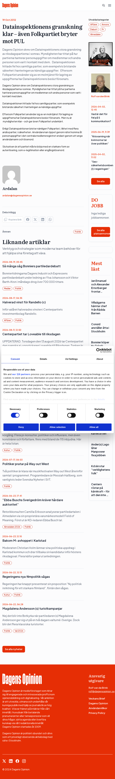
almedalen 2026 (12, 526)
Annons (105, 24)
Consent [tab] (15, 359)
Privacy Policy (97, 712)
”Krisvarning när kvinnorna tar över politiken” (100, 140)
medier (7, 288)
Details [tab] (43, 359)
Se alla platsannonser (102, 232)
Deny (21, 427)
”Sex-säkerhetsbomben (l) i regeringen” (100, 165)
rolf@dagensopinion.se (102, 691)
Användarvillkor (98, 708)
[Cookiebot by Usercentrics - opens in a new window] (98, 350)
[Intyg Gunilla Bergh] (101, 53)
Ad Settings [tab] (71, 359)
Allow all (93, 427)
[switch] (43, 415)
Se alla (101, 181)
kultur (7, 450)
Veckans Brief (97, 698)
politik (78, 231)
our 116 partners (21, 374)
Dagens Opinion (98, 703)
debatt (93, 29)
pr (103, 29)
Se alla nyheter (13, 649)
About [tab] (99, 359)
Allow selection (58, 427)
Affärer (7, 320)
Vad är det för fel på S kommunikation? (100, 117)
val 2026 (19, 630)
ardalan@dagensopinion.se (17, 195)
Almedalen (95, 34)
